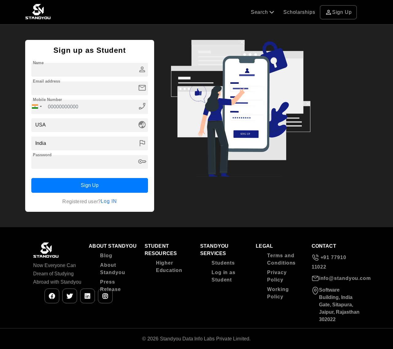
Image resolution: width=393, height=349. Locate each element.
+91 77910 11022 (329, 262)
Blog (106, 255)
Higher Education (169, 266)
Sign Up (338, 12)
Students (223, 263)
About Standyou (112, 268)
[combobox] (37, 106)
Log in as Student (223, 276)
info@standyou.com (339, 278)
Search (260, 12)
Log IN (109, 201)
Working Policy (278, 293)
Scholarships (299, 12)
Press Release (110, 285)
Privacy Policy (276, 276)
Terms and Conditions (281, 259)
